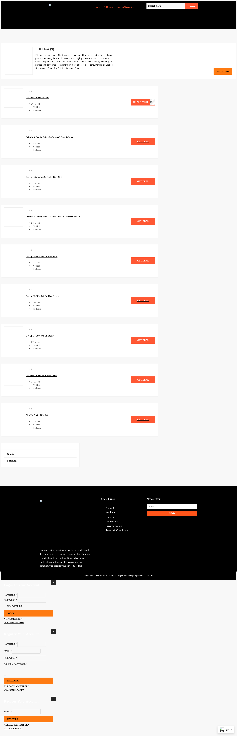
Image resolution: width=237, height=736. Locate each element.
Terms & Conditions (117, 530)
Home (97, 7)
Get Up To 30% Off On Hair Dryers (42, 296)
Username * (10, 595)
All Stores (108, 7)
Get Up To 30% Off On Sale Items (41, 256)
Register (13, 680)
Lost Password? (14, 622)
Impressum (112, 521)
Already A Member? (16, 686)
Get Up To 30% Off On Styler (39, 336)
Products (110, 512)
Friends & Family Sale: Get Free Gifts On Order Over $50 (53, 217)
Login (10, 613)
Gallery (110, 516)
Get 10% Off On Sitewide (37, 97)
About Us (111, 508)
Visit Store (223, 71)
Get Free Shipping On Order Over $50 (44, 177)
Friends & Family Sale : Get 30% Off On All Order (49, 137)
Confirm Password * (15, 664)
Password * (10, 600)
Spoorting (11, 460)
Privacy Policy (114, 525)
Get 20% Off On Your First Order (41, 375)
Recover (12, 719)
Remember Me (14, 606)
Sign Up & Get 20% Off (37, 415)
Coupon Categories (125, 7)
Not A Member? (13, 619)
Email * (8, 651)
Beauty (10, 454)
